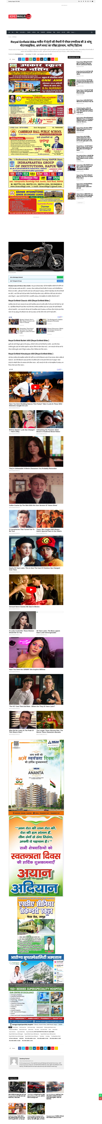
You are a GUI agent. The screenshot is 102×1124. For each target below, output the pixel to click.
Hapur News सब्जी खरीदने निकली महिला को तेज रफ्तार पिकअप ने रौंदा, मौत (84, 101)
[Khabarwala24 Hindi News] (19, 16)
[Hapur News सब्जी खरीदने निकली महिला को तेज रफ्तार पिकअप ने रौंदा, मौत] (71, 101)
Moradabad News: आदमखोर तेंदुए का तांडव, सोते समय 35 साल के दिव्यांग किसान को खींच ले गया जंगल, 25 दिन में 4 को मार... (84, 158)
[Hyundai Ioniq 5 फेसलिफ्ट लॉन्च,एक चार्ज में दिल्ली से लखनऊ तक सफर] (55, 1108)
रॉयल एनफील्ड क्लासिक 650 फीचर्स (55, 1038)
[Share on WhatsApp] (100, 1095)
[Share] (100, 1098)
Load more (80, 202)
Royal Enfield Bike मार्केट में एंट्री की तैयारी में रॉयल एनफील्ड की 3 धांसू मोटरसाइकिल (40, 1031)
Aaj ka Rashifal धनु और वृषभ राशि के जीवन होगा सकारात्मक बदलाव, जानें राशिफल (84, 73)
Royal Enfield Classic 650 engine (16, 1034)
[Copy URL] (49, 59)
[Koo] (56, 59)
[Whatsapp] (81, 1)
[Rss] (79, 1)
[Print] (41, 59)
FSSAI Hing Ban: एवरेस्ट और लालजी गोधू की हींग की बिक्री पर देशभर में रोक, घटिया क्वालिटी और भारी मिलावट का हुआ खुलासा (84, 110)
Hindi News (15, 1027)
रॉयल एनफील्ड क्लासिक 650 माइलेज (14, 1040)
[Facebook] (83, 1)
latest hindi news (23, 1029)
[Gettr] (52, 59)
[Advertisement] (64, 17)
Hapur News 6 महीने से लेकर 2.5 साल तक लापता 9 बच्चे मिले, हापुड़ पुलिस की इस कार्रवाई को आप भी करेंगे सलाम (84, 195)
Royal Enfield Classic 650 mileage (16, 1036)
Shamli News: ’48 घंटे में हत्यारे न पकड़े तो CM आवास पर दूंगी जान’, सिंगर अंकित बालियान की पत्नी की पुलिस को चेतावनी (84, 148)
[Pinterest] (90, 1)
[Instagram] (88, 1)
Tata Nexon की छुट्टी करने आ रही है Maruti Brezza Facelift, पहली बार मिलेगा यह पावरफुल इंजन (36, 1096)
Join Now (60, 277)
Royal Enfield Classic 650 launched (48, 1034)
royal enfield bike (21, 1031)
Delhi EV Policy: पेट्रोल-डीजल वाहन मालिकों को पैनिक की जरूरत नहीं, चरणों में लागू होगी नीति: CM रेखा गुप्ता (16, 1117)
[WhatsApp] (30, 59)
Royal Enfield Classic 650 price (31, 1036)
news (50, 1029)
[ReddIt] (38, 59)
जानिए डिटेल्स (21, 1038)
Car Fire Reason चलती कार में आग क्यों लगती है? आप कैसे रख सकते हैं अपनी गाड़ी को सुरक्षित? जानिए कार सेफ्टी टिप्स (54, 1097)
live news (37, 1029)
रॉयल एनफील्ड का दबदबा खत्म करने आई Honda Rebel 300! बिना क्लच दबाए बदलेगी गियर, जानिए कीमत (17, 1096)
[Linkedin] (34, 59)
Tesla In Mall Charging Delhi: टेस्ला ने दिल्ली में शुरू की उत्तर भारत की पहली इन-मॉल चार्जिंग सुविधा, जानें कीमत (35, 1117)
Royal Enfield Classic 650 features (32, 1034)
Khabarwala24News (13, 1029)
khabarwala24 (40, 1027)
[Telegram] (45, 59)
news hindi (55, 1029)
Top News (42, 1036)
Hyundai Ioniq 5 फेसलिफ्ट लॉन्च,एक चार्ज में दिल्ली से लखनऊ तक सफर (55, 1116)
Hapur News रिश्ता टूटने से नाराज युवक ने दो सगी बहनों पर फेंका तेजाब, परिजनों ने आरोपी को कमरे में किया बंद (84, 63)
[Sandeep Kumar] (14, 1062)
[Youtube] (92, 1)
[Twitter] (86, 1)
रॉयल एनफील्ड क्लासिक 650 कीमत (42, 1038)
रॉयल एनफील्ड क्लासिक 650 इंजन (30, 1038)
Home (9, 37)
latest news (30, 1029)
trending (47, 1036)
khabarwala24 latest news (50, 1027)
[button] (92, 32)
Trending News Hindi (55, 1036)
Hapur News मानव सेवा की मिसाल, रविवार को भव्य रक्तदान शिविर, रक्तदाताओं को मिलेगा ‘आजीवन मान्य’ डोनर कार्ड (84, 186)
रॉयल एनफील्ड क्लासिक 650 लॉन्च (27, 1040)
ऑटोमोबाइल (14, 37)
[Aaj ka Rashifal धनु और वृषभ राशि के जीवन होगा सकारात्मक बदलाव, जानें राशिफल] (71, 73)
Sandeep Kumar (19, 54)
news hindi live (12, 1031)
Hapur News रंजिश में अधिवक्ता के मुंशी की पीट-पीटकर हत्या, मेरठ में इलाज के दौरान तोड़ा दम (84, 176)
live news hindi (44, 1029)
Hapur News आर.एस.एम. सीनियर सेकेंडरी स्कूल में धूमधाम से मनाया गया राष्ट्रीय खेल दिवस (84, 129)
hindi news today (31, 1027)
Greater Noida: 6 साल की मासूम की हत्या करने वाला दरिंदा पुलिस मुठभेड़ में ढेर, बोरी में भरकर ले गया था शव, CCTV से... (84, 82)
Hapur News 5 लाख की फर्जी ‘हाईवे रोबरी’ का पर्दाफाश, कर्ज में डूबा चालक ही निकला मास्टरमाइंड (84, 91)
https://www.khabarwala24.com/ (26, 1060)
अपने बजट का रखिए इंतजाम (13, 1038)
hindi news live (23, 1027)
